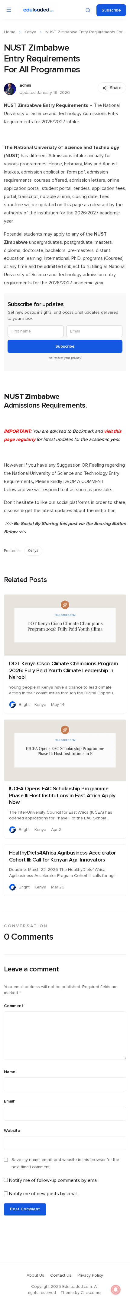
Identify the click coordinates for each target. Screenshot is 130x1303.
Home (9, 32)
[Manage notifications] (116, 1290)
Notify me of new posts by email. (43, 1193)
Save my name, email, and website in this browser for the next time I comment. (65, 1163)
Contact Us (60, 1275)
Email (9, 1101)
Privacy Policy (90, 1275)
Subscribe (111, 10)
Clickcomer (91, 1293)
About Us (35, 1275)
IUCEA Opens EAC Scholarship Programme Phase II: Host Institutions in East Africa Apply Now (62, 795)
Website (12, 1131)
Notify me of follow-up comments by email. (54, 1180)
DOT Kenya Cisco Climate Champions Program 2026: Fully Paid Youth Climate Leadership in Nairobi (63, 670)
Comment (14, 1006)
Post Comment (25, 1209)
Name (10, 1072)
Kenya (30, 32)
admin (25, 85)
